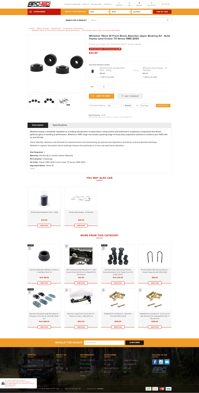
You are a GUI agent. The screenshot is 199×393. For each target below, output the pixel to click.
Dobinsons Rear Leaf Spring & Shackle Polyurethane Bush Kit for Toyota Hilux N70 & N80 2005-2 (118, 272)
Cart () (167, 4)
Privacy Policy (85, 364)
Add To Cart (103, 96)
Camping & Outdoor (111, 368)
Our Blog (59, 368)
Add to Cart (44, 225)
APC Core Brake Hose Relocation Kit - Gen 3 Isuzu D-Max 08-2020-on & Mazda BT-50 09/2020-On (81, 272)
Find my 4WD (162, 12)
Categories (39, 12)
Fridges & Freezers (130, 360)
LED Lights (127, 368)
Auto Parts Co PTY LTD (50, 389)
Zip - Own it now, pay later (36, 361)
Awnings (107, 364)
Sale (125, 372)
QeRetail (100, 389)
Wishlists (119, 5)
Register (139, 5)
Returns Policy (85, 368)
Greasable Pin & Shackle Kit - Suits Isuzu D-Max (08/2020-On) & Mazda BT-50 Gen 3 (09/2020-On (155, 316)
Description (38, 125)
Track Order (32, 366)
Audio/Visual (109, 360)
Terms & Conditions (87, 360)
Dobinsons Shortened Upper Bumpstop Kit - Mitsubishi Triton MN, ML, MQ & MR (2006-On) (44, 316)
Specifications (60, 125)
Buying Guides (96, 4)
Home (58, 360)
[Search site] (167, 20)
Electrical (107, 372)
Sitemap (83, 376)
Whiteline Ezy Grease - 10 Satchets (81, 212)
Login (129, 5)
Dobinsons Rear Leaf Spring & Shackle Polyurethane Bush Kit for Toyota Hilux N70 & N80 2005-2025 (19, 383)
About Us (86, 4)
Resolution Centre (34, 370)
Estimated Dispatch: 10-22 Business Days (104, 49)
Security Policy (85, 372)
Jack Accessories (129, 364)
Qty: (92, 87)
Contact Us (107, 4)
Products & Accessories (72, 4)
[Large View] (34, 101)
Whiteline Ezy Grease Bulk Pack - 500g (44, 212)
